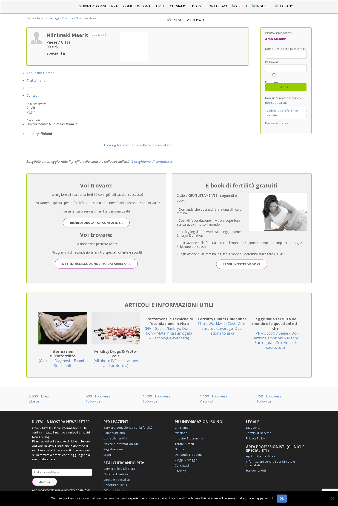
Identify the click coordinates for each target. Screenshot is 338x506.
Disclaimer (253, 427)
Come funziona (136, 6)
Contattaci (216, 6)
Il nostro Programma (189, 438)
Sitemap (180, 471)
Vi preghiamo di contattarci (151, 161)
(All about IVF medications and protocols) (116, 358)
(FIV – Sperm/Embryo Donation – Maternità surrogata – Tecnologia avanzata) (169, 328)
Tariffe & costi (184, 444)
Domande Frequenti (189, 455)
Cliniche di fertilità (115, 474)
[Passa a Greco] (239, 6)
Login (107, 455)
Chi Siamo (178, 6)
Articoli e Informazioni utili (121, 444)
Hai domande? (256, 470)
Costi (30, 87)
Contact (32, 95)
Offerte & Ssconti (115, 490)
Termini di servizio (258, 433)
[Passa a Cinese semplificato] (186, 20)
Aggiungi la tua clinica (260, 456)
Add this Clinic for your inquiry (134, 46)
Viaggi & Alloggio (186, 460)
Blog (196, 6)
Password (271, 62)
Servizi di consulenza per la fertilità (127, 427)
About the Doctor (40, 72)
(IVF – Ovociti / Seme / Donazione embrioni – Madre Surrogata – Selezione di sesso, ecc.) (275, 333)
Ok (282, 498)
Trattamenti (36, 80)
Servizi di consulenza (98, 6)
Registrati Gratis (276, 103)
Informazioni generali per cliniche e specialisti (270, 463)
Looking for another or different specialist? (137, 145)
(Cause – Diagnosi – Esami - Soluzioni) (62, 358)
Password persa (276, 123)
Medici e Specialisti (116, 480)
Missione (181, 433)
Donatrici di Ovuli (115, 485)
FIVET (160, 6)
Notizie (179, 449)
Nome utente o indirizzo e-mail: (285, 49)
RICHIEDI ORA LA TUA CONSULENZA (96, 223)
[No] (332, 498)
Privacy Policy (255, 438)
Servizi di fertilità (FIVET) (119, 469)
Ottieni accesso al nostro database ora (96, 264)
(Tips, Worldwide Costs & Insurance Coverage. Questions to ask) (222, 326)
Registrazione (113, 449)
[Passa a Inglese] (261, 6)
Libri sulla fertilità (115, 438)
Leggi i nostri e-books (241, 264)
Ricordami (271, 82)
